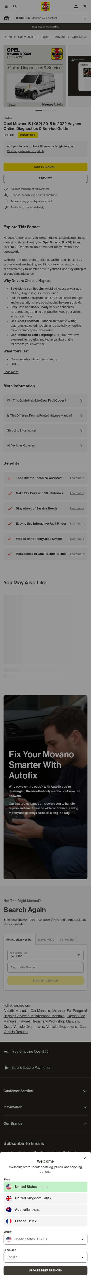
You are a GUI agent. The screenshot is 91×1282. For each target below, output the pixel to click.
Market (8, 1232)
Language (10, 1250)
